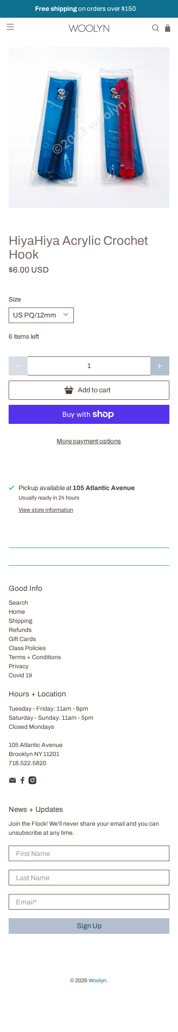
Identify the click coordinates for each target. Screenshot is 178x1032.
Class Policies (27, 648)
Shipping (20, 621)
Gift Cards (22, 639)
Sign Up (89, 925)
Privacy (19, 666)
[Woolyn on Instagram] (32, 782)
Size (15, 299)
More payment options (89, 441)
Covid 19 (20, 675)
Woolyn (97, 981)
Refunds (20, 630)
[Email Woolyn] (12, 782)
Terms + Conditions (35, 657)
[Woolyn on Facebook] (22, 782)
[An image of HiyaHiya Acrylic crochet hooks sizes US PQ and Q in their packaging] (89, 127)
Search (18, 602)
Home (17, 612)
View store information (46, 510)
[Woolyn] (89, 28)
